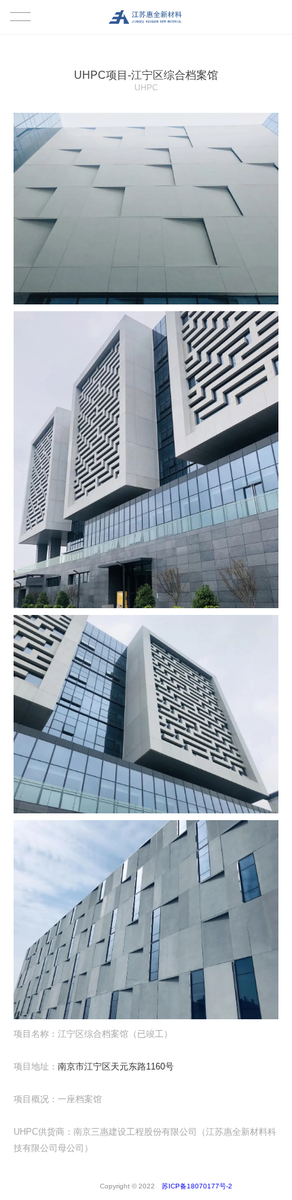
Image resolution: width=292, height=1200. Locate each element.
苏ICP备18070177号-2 (173, 1186)
